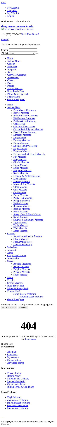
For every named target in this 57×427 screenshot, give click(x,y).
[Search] (37, 53)
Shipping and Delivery (18, 378)
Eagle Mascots (14, 397)
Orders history (14, 360)
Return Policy (14, 376)
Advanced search (15, 362)
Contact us (12, 354)
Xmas (10, 72)
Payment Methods (16, 381)
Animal (13, 61)
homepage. (30, 339)
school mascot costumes (18, 402)
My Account (13, 7)
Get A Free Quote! (30, 34)
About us (11, 351)
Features (13, 96)
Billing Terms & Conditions (20, 387)
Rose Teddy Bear (15, 91)
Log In (10, 16)
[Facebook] (1, 416)
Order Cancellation (16, 384)
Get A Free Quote (15, 299)
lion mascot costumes (17, 408)
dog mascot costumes (17, 400)
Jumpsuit (11, 69)
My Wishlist (13, 13)
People (10, 85)
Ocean (10, 80)
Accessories (13, 77)
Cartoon (11, 63)
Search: (4, 50)
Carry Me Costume (16, 74)
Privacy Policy (14, 373)
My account (13, 357)
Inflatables (12, 66)
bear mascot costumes (17, 405)
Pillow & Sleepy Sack (17, 94)
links (3, 2)
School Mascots (14, 88)
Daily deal (12, 10)
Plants (10, 83)
